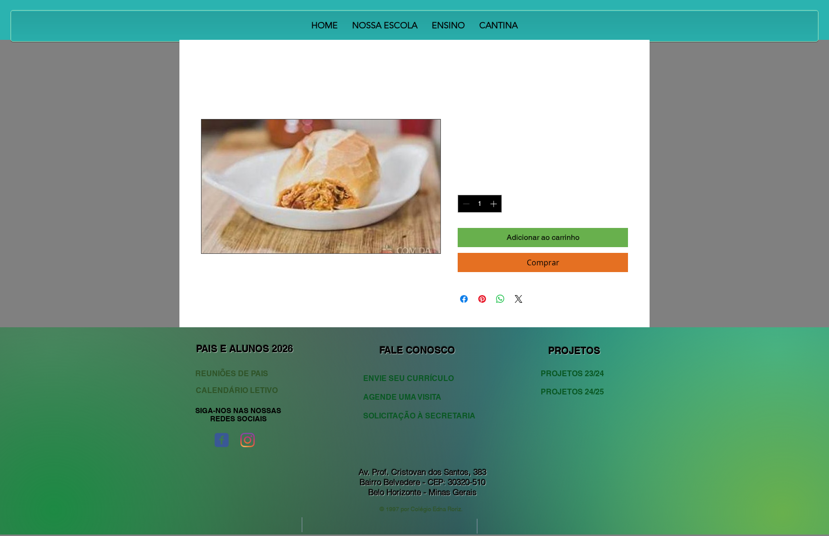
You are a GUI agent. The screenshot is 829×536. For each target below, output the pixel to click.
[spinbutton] (479, 203)
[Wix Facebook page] (221, 440)
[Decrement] (465, 203)
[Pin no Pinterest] (482, 299)
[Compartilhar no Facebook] (464, 299)
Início (210, 84)
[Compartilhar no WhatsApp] (500, 299)
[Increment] (494, 203)
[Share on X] (518, 299)
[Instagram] (247, 440)
